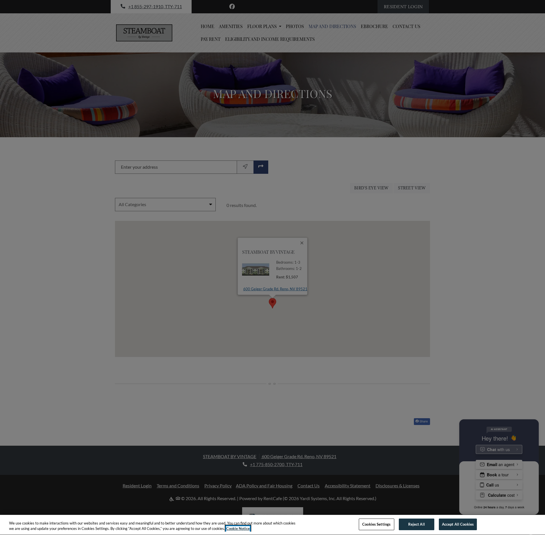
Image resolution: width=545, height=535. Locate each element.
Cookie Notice (238, 528)
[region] (272, 525)
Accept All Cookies (458, 524)
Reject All (416, 524)
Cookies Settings (376, 524)
